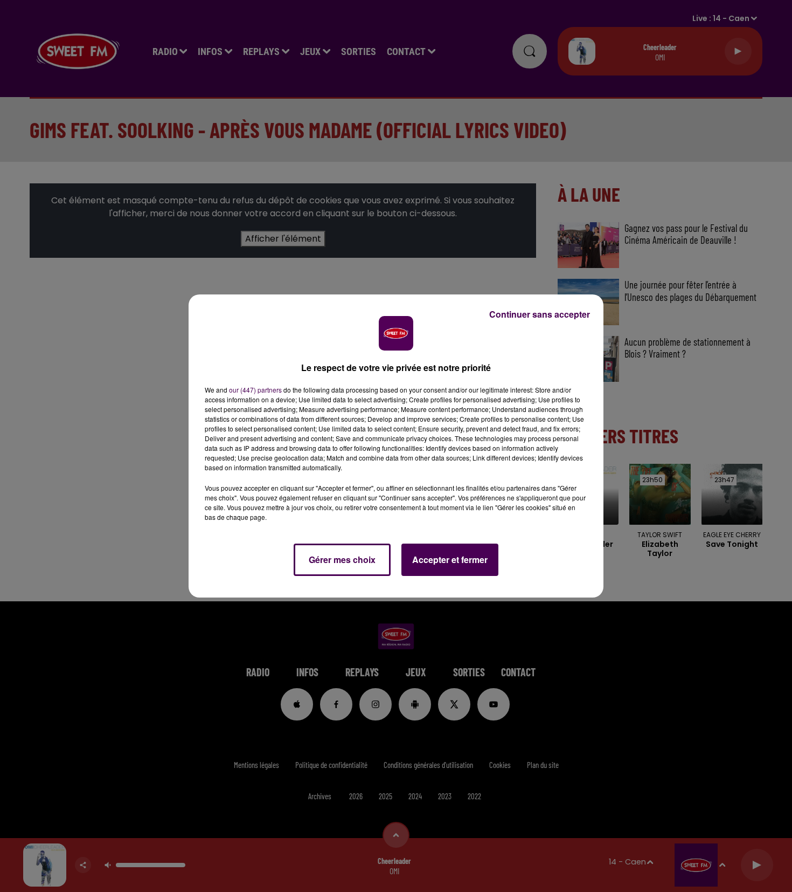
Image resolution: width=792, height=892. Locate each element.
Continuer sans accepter (539, 314)
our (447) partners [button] (255, 389)
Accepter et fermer (450, 559)
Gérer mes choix (342, 559)
